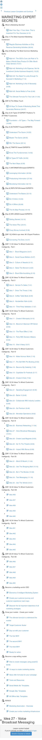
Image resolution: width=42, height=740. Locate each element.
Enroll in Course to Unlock (21, 733)
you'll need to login (30, 730)
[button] (1, 2)
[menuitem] (1, 5)
